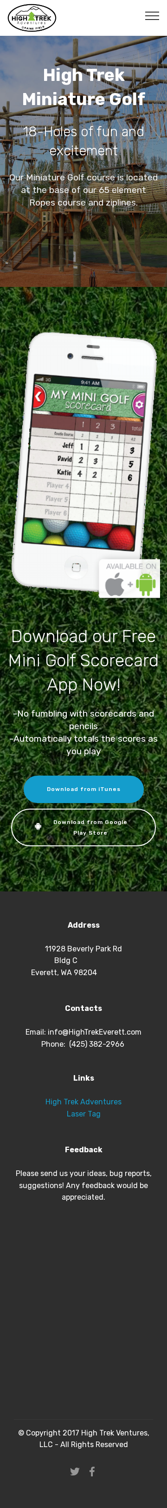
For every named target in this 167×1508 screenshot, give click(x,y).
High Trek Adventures (83, 1101)
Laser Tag (84, 1113)
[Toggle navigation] (152, 15)
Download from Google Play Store (90, 827)
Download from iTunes (84, 789)
